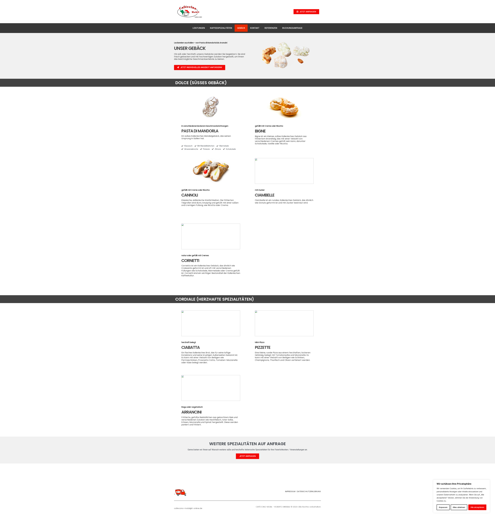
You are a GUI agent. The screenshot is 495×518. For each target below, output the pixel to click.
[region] (461, 496)
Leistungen (199, 28)
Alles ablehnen (459, 507)
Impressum (290, 491)
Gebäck (241, 28)
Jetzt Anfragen (247, 456)
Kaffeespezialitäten (221, 28)
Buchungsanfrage (292, 28)
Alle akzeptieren (477, 507)
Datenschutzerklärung (309, 491)
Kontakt (254, 28)
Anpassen (443, 507)
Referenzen (271, 28)
